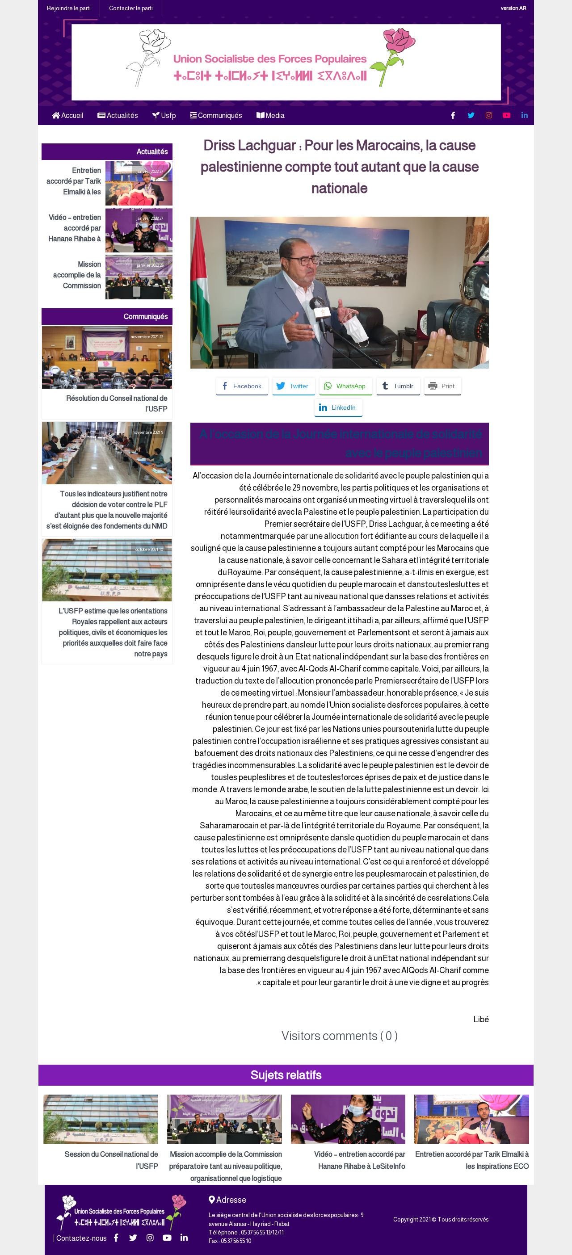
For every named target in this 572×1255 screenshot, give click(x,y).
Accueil (71, 115)
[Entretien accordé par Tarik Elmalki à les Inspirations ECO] (107, 183)
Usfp (168, 115)
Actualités (121, 115)
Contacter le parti (131, 8)
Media (275, 115)
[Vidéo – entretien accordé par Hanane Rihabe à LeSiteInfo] (107, 230)
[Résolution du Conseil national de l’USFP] (107, 372)
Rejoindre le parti (69, 8)
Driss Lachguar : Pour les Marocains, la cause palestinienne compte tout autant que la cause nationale (340, 166)
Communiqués (219, 115)
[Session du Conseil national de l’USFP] (100, 1133)
